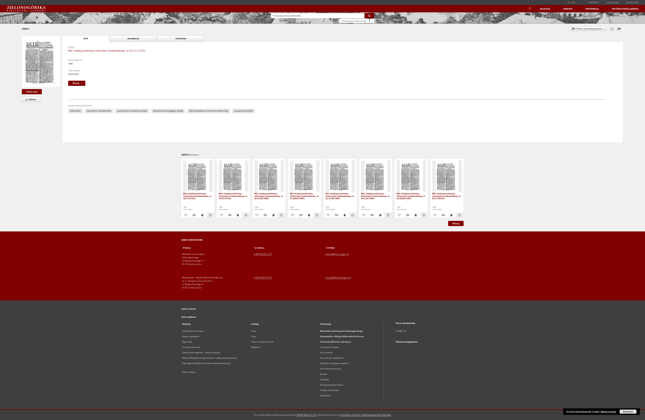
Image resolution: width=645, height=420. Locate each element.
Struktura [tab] (181, 38)
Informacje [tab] (133, 38)
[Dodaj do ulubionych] (612, 29)
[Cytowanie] (619, 29)
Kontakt (323, 374)
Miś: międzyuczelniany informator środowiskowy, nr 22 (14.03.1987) (340, 196)
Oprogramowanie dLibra (331, 384)
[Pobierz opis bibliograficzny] (194, 215)
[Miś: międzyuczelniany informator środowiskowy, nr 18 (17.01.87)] (198, 176)
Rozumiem (628, 411)
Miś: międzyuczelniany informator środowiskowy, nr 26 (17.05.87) (446, 196)
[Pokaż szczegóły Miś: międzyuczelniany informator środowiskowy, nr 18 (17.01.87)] (210, 215)
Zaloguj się (632, 2)
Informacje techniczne (330, 368)
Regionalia (187, 341)
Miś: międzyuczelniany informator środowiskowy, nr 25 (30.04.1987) (411, 196)
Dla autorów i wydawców (331, 357)
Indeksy (567, 8)
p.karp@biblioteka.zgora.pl (338, 277)
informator (73, 74)
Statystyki (324, 379)
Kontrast (594, 2)
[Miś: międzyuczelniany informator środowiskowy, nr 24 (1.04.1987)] (376, 176)
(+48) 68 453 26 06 (263, 277)
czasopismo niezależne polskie (132, 110)
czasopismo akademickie (99, 110)
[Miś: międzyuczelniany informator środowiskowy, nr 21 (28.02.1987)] (304, 176)
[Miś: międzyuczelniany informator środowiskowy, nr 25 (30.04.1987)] (411, 176)
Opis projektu (326, 352)
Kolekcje (545, 8)
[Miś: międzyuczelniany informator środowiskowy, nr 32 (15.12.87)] (41, 61)
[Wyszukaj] (369, 15)
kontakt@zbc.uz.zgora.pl (337, 254)
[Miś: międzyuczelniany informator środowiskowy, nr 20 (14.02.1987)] (269, 176)
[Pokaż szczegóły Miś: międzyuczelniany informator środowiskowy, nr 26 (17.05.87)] (459, 215)
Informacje (592, 8)
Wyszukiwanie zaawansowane (354, 21)
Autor (253, 331)
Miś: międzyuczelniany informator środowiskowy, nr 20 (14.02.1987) (268, 196)
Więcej (456, 223)
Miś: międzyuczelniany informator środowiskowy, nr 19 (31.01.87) (233, 196)
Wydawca (255, 347)
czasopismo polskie (243, 110)
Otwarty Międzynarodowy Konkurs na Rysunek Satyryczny (209, 357)
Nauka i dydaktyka (190, 336)
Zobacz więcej (189, 372)
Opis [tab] (85, 38)
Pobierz (32, 99)
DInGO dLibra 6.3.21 (307, 414)
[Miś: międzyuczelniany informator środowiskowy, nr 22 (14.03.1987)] (340, 176)
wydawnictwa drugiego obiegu (168, 110)
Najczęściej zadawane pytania (334, 363)
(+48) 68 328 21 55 (263, 254)
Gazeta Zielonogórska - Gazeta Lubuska (201, 352)
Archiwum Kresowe (191, 347)
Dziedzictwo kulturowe (193, 331)
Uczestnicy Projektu (329, 347)
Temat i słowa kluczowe (262, 341)
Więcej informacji (608, 411)
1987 (70, 63)
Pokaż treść (31, 91)
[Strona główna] (529, 8)
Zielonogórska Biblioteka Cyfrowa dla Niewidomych (206, 363)
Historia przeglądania (625, 8)
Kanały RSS (325, 395)
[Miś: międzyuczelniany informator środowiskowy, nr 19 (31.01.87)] (233, 176)
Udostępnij (613, 2)
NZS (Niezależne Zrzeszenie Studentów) (208, 110)
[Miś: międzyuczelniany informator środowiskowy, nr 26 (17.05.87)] (447, 176)
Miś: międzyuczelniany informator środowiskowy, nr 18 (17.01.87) (197, 196)
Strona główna (188, 316)
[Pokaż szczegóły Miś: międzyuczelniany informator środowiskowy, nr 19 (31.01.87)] (245, 215)
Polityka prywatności (329, 390)
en (573, 3)
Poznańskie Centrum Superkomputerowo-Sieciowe (365, 414)
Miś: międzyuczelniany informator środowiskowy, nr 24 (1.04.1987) (375, 196)
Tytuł (253, 336)
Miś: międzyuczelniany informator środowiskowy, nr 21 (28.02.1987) (304, 196)
